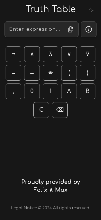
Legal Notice (24, 208)
